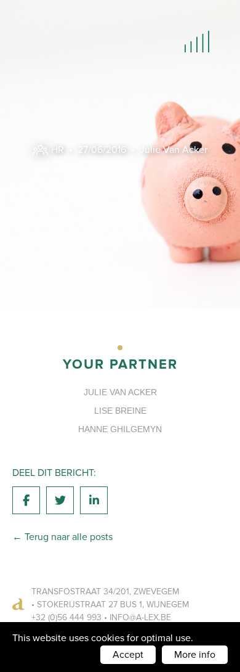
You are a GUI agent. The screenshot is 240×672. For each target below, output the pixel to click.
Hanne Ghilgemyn (120, 429)
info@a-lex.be (140, 617)
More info (194, 655)
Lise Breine (120, 411)
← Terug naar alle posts (62, 537)
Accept (128, 655)
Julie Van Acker (173, 149)
